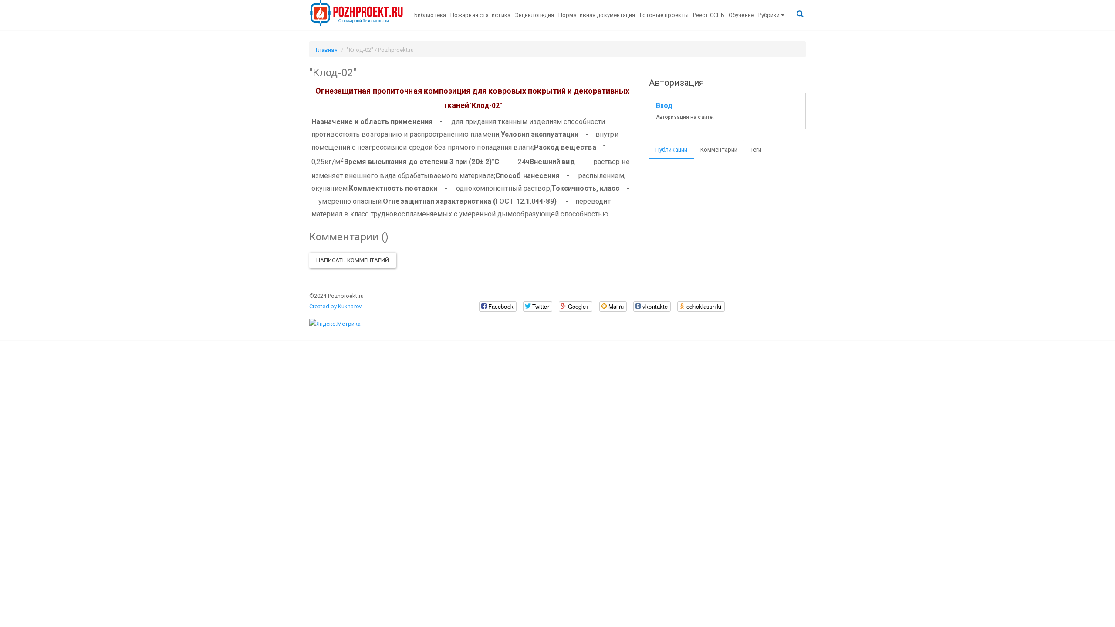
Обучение (741, 15)
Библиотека (430, 15)
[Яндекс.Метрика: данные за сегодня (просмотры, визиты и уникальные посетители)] (335, 324)
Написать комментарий (352, 260)
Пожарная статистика (480, 15)
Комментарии (718, 149)
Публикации (671, 149)
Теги (755, 149)
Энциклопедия (534, 15)
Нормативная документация (596, 15)
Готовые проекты (664, 15)
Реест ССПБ (708, 15)
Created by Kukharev (335, 306)
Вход (664, 106)
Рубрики (769, 15)
